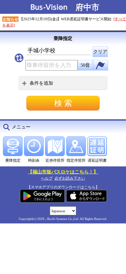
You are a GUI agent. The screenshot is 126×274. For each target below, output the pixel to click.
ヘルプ (46, 178)
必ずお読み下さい (70, 178)
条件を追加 (41, 83)
